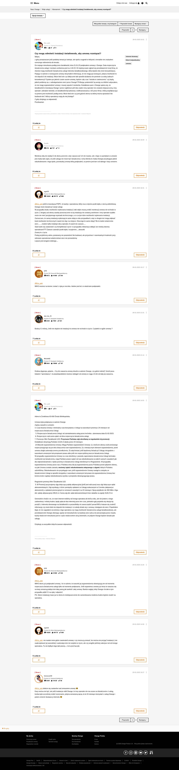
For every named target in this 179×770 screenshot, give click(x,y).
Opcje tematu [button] (37, 16)
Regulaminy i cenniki (32, 744)
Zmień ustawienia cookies (78, 760)
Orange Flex (29, 760)
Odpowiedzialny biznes (49, 760)
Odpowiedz (140, 127)
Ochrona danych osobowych (102, 763)
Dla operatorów (76, 739)
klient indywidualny (133, 60)
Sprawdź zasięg (53, 741)
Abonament (56, 9)
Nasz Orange (35, 9)
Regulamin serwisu (57, 763)
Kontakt (96, 741)
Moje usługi (46, 9)
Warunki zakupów (71, 763)
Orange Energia (30, 763)
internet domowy (132, 56)
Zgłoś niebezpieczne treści (95, 760)
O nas (96, 739)
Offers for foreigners (134, 763)
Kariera (96, 744)
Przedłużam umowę (32, 741)
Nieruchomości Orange (119, 763)
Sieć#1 (38, 760)
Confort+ (126, 760)
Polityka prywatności (85, 763)
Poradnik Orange (137, 760)
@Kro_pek (39, 204)
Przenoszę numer (31, 739)
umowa (128, 63)
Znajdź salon (52, 739)
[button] (146, 39)
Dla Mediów (75, 744)
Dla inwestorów (76, 741)
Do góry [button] (6, 728)
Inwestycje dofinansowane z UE (35, 765)
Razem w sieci (63, 760)
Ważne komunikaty (43, 763)
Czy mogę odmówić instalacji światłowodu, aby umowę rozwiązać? (68, 53)
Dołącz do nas (122, 3)
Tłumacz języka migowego (113, 760)
